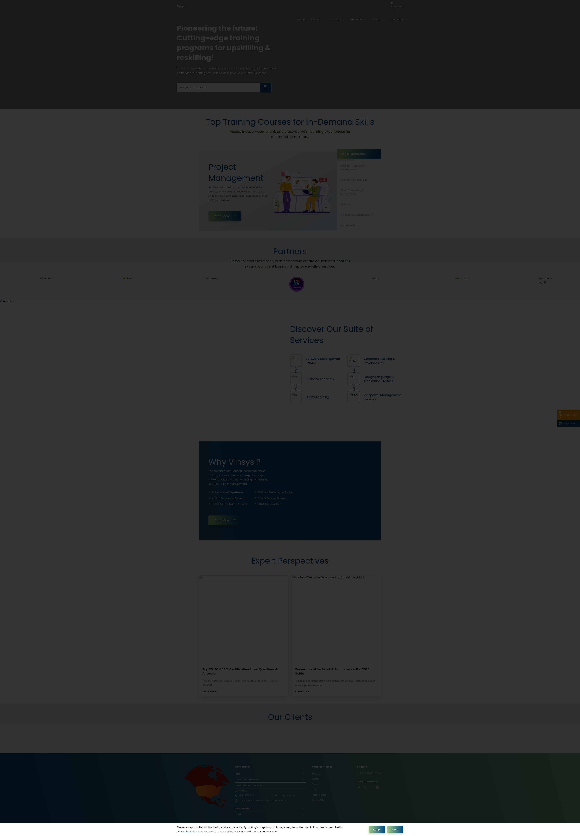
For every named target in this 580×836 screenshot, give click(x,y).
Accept (377, 829)
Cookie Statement (192, 831)
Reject (395, 829)
